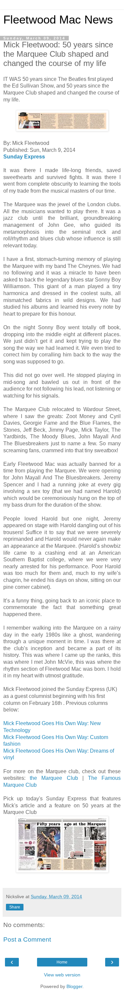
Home (62, 962)
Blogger (74, 986)
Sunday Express (24, 156)
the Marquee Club (54, 778)
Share (14, 907)
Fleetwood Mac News (58, 19)
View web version (62, 974)
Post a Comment (27, 939)
